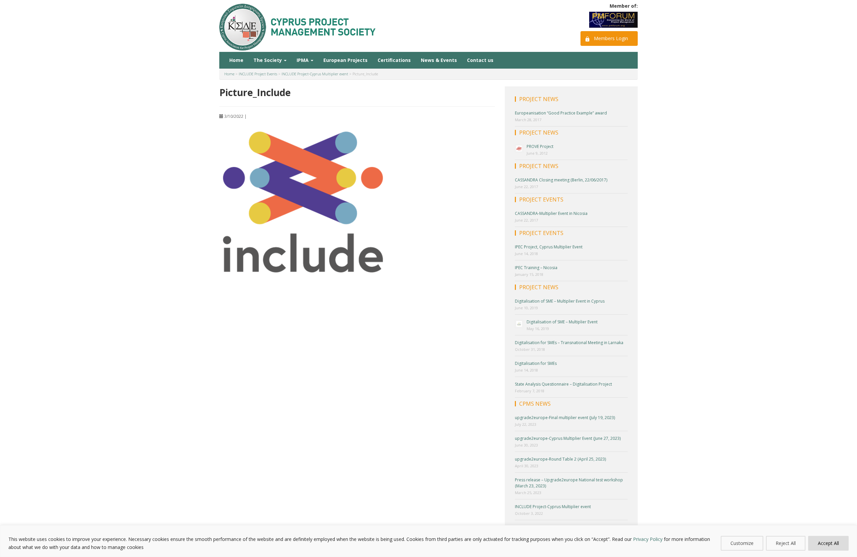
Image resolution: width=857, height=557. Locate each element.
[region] (428, 541)
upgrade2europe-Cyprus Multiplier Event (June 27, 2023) (568, 438)
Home (236, 60)
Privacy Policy (648, 539)
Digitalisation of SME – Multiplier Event (562, 322)
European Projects (345, 60)
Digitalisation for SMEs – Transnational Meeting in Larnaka (569, 342)
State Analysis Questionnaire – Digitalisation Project (563, 384)
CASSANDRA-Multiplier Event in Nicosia (551, 213)
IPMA (303, 60)
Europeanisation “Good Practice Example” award (561, 113)
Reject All (786, 543)
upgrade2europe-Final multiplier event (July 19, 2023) (565, 417)
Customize (742, 543)
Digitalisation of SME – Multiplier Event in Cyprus (560, 301)
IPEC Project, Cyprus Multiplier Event (548, 247)
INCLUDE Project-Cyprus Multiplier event (553, 506)
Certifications (394, 60)
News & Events (439, 60)
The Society (268, 60)
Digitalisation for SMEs (536, 363)
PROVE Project (540, 146)
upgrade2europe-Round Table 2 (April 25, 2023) (560, 459)
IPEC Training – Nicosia (536, 267)
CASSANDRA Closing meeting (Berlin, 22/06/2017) (561, 180)
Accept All (828, 543)
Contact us (480, 60)
